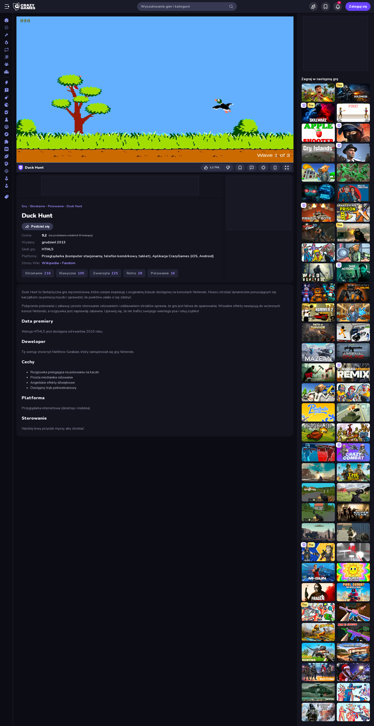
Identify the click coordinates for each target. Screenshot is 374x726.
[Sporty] (6, 156)
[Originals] (6, 57)
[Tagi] (6, 196)
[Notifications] (337, 6)
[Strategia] (6, 163)
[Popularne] (6, 42)
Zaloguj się (358, 6)
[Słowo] (6, 149)
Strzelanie (37, 206)
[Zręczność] (6, 185)
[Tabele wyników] (6, 71)
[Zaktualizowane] (6, 49)
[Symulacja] (6, 178)
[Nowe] (6, 35)
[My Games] (325, 6)
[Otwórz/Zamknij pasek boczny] (7, 6)
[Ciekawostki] (6, 90)
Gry (24, 206)
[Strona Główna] (6, 20)
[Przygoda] (6, 134)
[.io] (6, 104)
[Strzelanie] (6, 171)
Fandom (68, 263)
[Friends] (313, 6)
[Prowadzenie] (6, 127)
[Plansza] (6, 119)
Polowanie (56, 206)
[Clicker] (6, 97)
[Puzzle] (6, 141)
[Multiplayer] (6, 64)
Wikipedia (50, 263)
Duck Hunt (74, 206)
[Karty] (6, 112)
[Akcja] (6, 82)
